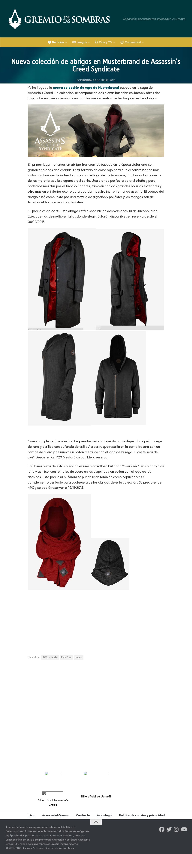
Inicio (31, 815)
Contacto (83, 815)
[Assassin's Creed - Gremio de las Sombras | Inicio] (63, 18)
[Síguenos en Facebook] (161, 829)
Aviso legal (104, 815)
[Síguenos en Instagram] (176, 829)
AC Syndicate (50, 657)
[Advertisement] (96, 621)
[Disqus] (96, 714)
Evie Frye (66, 657)
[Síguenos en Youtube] (183, 829)
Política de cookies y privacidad (142, 815)
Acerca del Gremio (55, 815)
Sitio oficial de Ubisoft (96, 796)
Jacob (78, 657)
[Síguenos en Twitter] (169, 829)
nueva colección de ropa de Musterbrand (86, 87)
